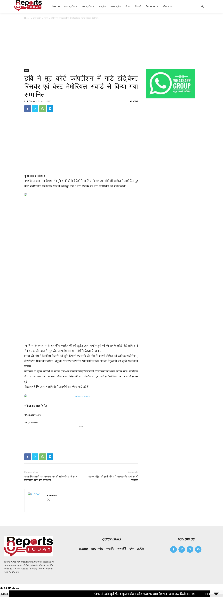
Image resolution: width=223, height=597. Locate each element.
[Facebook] (27, 108)
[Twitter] (35, 108)
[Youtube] (198, 549)
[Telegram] (50, 108)
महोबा (46, 18)
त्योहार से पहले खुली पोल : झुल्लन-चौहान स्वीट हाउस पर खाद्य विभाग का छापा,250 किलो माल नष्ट (132, 594)
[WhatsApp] (42, 108)
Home (27, 18)
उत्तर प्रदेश (37, 18)
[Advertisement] (111, 44)
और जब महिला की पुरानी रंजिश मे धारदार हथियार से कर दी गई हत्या (113, 478)
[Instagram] (181, 549)
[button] (202, 6)
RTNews (31, 101)
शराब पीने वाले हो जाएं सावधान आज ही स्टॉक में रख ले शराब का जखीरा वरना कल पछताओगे (50, 478)
